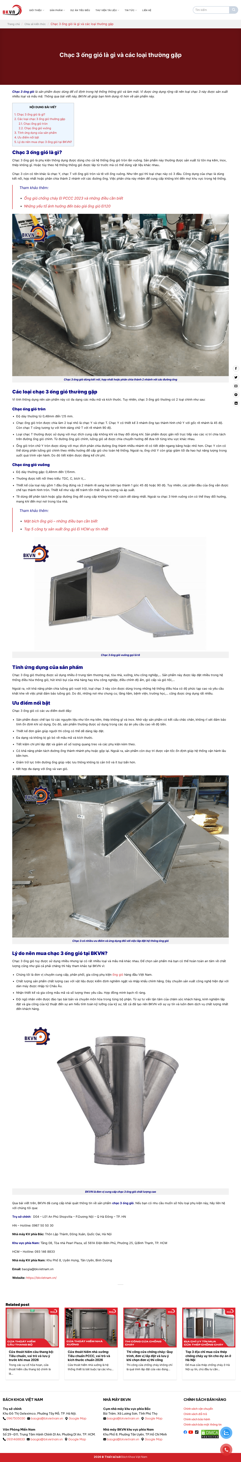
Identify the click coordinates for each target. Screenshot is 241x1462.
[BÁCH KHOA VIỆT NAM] (12, 10)
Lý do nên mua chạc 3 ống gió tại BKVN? (43, 142)
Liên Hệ (146, 10)
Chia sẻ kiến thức (35, 24)
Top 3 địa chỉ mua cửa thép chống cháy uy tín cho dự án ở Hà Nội (208, 1356)
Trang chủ (13, 24)
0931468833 (16, 1439)
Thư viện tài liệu (106, 10)
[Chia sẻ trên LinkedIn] (236, 403)
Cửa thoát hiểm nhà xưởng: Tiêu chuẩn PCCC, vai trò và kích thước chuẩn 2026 (89, 1356)
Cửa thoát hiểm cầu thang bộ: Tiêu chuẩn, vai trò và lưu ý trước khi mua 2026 (31, 1356)
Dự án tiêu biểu (80, 10)
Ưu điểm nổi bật (26, 137)
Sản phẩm (56, 10)
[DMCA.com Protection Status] (210, 1434)
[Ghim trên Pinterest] (236, 395)
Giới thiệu (35, 10)
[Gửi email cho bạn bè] (236, 386)
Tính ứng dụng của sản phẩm (35, 132)
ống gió (117, 974)
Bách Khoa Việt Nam (134, 1457)
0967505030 (16, 1418)
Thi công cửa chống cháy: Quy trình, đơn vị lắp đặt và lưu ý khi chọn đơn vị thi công (150, 1356)
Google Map (77, 1418)
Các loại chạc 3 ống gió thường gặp (39, 119)
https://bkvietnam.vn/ (41, 1278)
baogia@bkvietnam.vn (47, 1418)
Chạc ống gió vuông (35, 128)
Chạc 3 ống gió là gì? (29, 114)
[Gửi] (233, 10)
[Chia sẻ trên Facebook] (236, 369)
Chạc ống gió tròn (33, 123)
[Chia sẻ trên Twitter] (236, 377)
